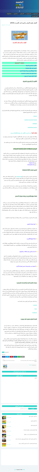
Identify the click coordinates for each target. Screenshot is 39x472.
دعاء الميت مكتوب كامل (33, 416)
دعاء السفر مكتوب (34, 420)
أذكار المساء (28, 13)
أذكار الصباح (35, 13)
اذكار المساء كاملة (34, 425)
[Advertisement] (19, 457)
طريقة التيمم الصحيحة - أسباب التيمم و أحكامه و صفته (28, 443)
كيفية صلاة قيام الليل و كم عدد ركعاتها (30, 434)
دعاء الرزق (16, 13)
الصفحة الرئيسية (35, 20)
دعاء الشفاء (9, 13)
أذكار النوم (22, 13)
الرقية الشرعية (35, 16)
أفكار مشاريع (30, 20)
